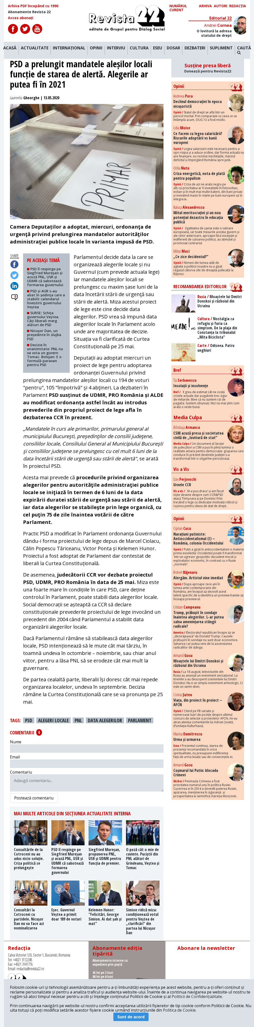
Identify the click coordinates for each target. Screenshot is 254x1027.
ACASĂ (9, 48)
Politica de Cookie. (179, 1010)
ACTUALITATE (34, 48)
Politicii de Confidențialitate (197, 996)
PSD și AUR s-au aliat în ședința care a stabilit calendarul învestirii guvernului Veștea (46, 299)
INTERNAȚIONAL (69, 48)
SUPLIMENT (221, 48)
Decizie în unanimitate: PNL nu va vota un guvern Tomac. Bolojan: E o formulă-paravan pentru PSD (45, 354)
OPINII (96, 48)
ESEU (157, 48)
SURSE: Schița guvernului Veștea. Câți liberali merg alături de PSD (43, 318)
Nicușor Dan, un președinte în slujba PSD (44, 334)
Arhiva (205, 6)
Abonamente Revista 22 (29, 12)
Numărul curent (178, 8)
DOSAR (173, 48)
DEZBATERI (195, 48)
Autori (220, 6)
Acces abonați (20, 18)
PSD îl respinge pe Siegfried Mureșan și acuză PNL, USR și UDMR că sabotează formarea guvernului (45, 277)
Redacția (237, 6)
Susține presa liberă (207, 68)
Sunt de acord (131, 1017)
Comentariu (21, 772)
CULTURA (139, 48)
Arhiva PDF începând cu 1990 (33, 6)
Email (15, 757)
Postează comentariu (34, 798)
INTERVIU (116, 48)
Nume (15, 742)
